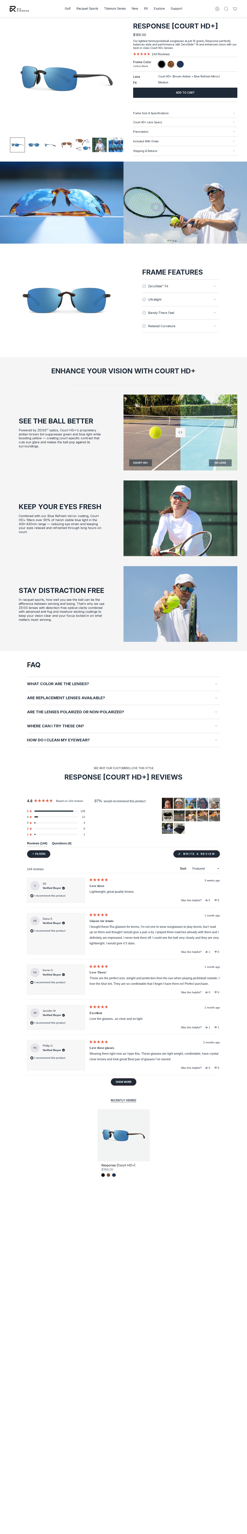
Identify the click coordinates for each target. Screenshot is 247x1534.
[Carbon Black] (103, 1175)
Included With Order (146, 141)
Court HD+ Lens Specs (147, 122)
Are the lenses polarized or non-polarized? (75, 712)
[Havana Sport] (108, 1175)
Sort (183, 868)
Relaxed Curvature (161, 326)
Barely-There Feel (161, 313)
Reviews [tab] (37, 844)
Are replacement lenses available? (66, 698)
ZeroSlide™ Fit (158, 286)
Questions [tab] (61, 844)
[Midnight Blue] (114, 1175)
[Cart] (235, 9)
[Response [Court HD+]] (123, 1135)
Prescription (140, 131)
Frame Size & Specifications (151, 113)
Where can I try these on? (55, 726)
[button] (68, 9)
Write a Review (201, 855)
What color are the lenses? (58, 683)
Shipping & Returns (145, 151)
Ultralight (154, 299)
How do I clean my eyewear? (58, 740)
